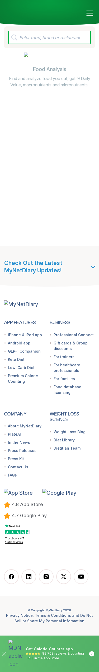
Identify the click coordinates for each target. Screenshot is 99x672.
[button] (21, 492)
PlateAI (14, 434)
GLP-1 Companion (24, 351)
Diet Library (64, 440)
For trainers (64, 356)
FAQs (12, 475)
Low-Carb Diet (21, 367)
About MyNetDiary (24, 426)
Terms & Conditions (53, 615)
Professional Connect (74, 335)
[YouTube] (81, 576)
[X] (63, 576)
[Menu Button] (89, 13)
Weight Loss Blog (70, 432)
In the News (19, 442)
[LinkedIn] (28, 576)
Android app (19, 343)
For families (64, 378)
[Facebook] (11, 576)
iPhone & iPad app (25, 335)
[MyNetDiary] (34, 11)
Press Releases (22, 450)
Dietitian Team (67, 448)
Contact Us (18, 467)
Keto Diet (16, 359)
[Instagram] (46, 576)
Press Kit (16, 458)
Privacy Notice (19, 615)
